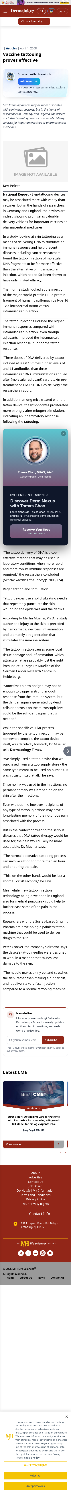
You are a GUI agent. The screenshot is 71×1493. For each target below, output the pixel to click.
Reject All (35, 1475)
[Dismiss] (63, 433)
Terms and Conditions (35, 1195)
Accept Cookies (35, 1486)
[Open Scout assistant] (51, 11)
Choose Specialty (31, 21)
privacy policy (17, 1050)
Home (10, 1277)
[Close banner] (66, 4)
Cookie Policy (32, 1457)
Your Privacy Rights (35, 1204)
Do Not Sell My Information (35, 1191)
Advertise (35, 1177)
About (35, 1173)
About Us (26, 1277)
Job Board (35, 1186)
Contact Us (35, 1182)
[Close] (67, 1417)
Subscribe (51, 1040)
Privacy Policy (35, 1199)
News (41, 1277)
